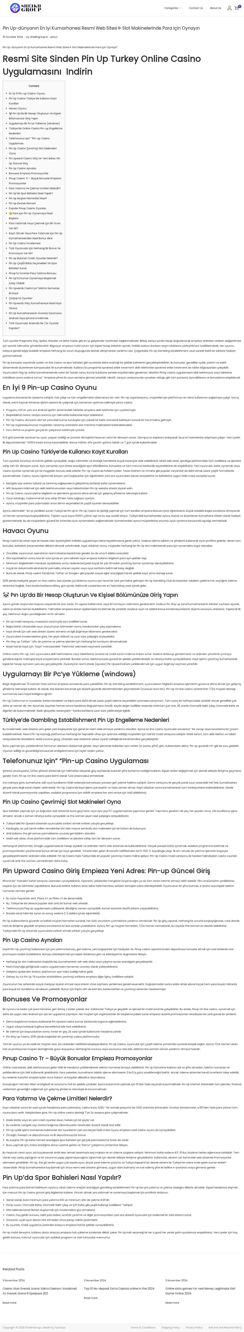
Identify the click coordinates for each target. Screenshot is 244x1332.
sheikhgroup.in (39, 37)
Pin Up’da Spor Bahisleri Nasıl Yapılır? (31, 193)
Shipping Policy (170, 1327)
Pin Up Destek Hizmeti (22, 203)
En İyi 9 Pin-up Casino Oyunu (27, 93)
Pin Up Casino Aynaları (22, 168)
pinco (54, 37)
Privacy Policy (194, 1327)
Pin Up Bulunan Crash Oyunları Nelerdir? (33, 258)
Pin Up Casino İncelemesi (24, 243)
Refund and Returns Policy (225, 1327)
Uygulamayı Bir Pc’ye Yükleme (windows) (34, 123)
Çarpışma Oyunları (20, 298)
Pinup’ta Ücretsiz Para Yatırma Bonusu (32, 273)
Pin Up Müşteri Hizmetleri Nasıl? (28, 198)
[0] (236, 8)
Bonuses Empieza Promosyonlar (28, 173)
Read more (9, 1303)
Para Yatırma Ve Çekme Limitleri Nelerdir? (35, 188)
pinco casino (124, 402)
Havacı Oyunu (17, 108)
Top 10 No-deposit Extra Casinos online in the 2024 (119, 1289)
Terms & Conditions (143, 1327)
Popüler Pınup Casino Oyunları (27, 208)
